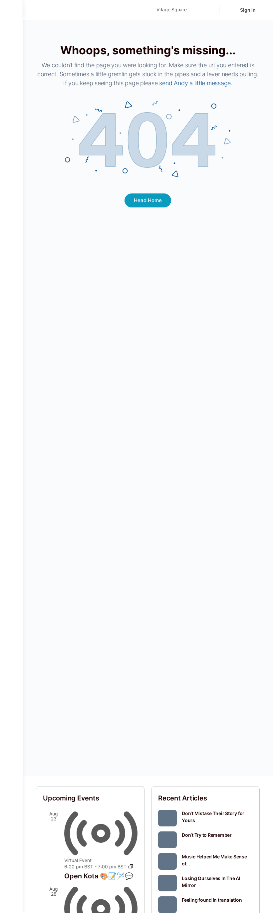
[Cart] (229, 10)
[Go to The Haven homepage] (82, 9)
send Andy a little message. (195, 83)
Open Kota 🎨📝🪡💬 (98, 876)
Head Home (148, 200)
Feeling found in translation (212, 900)
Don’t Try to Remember (207, 835)
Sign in (248, 10)
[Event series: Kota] (131, 866)
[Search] (209, 10)
